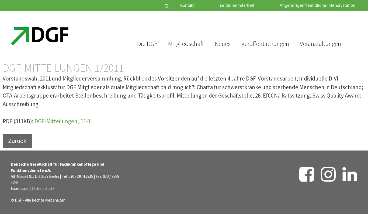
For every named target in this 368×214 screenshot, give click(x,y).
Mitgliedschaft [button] (186, 43)
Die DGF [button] (147, 43)
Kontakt (187, 5)
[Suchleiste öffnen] (151, 6)
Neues (223, 43)
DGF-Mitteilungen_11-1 (62, 121)
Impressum (20, 188)
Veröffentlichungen (265, 43)
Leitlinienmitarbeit (237, 5)
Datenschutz (43, 188)
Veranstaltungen (320, 43)
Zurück (17, 141)
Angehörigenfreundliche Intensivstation (317, 5)
